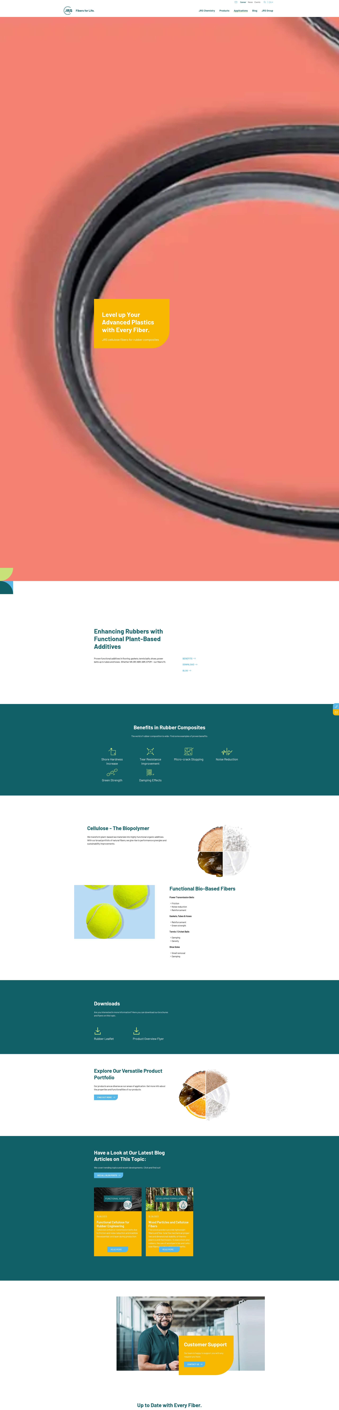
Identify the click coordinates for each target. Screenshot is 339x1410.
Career (243, 2)
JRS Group (267, 10)
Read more (116, 1249)
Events (257, 2)
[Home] (79, 10)
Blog (254, 10)
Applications (241, 10)
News (250, 2)
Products (224, 10)
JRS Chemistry (207, 10)
